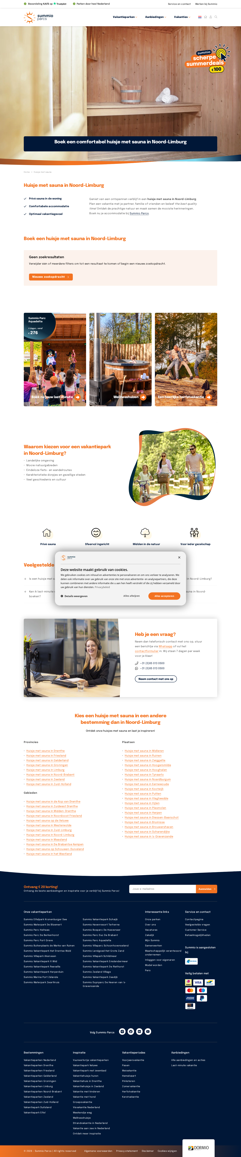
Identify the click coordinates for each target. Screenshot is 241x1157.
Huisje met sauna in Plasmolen (145, 808)
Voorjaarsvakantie (133, 1060)
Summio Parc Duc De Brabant (100, 935)
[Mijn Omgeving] (210, 17)
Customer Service (195, 930)
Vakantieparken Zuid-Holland (41, 1102)
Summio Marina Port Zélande (41, 977)
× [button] (179, 557)
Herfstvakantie (131, 1092)
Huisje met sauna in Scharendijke (147, 831)
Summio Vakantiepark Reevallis (42, 967)
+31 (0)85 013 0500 (152, 663)
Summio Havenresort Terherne (101, 925)
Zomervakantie (131, 1086)
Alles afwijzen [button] (131, 595)
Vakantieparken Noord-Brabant (43, 1092)
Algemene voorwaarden (98, 1151)
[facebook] (131, 1031)
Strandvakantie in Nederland (90, 1123)
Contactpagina (194, 919)
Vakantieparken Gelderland (40, 1076)
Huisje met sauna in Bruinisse (145, 822)
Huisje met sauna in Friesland (46, 755)
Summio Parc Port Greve (38, 940)
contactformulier (147, 651)
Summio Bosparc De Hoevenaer (102, 930)
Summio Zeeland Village (97, 972)
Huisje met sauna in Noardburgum (148, 779)
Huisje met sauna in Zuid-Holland (48, 784)
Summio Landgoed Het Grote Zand (103, 951)
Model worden (153, 965)
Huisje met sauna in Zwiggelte (145, 760)
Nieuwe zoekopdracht (48, 277)
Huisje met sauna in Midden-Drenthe (51, 811)
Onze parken (153, 919)
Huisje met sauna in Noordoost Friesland (54, 816)
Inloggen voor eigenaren (160, 960)
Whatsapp (165, 646)
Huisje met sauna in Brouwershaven (149, 827)
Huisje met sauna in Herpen (143, 812)
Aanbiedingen (154, 17)
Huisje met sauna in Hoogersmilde (148, 765)
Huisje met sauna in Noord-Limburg (50, 835)
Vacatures (151, 930)
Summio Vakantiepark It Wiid (40, 961)
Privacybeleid (102, 587)
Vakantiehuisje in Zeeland (88, 1086)
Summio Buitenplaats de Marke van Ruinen (49, 946)
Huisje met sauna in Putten (143, 793)
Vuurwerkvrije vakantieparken (91, 1060)
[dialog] (120, 579)
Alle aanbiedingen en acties (188, 1060)
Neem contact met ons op (156, 679)
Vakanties (181, 17)
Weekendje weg (82, 1113)
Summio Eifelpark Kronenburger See (45, 919)
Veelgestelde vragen (197, 925)
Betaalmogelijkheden (198, 935)
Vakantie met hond (84, 1097)
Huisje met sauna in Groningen (47, 765)
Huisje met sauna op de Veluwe (47, 820)
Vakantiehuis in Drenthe (87, 1081)
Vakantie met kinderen (86, 1092)
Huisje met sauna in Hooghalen (146, 770)
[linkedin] (139, 1031)
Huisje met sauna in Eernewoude (147, 784)
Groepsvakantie (82, 1102)
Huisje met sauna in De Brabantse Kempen (55, 844)
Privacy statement (127, 1151)
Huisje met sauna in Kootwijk (144, 789)
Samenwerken (153, 946)
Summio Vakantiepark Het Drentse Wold (47, 951)
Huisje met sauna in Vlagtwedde (146, 798)
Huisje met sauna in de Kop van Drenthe (53, 801)
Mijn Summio (152, 940)
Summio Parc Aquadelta (97, 940)
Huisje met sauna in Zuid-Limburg (49, 830)
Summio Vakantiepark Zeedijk (100, 977)
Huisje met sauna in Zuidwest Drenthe (52, 806)
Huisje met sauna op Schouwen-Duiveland (55, 849)
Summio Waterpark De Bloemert (43, 925)
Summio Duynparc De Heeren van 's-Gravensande (104, 984)
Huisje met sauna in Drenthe (45, 751)
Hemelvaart (129, 1076)
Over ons (150, 925)
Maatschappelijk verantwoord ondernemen (163, 953)
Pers (148, 970)
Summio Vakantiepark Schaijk (100, 919)
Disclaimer (148, 1151)
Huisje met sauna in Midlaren (144, 751)
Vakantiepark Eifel (34, 1113)
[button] (74, 596)
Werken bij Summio (206, 4)
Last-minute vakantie (184, 1065)
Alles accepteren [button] (164, 596)
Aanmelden (205, 889)
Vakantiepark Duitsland (37, 1107)
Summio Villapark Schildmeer (100, 956)
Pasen (126, 1065)
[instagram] (122, 1031)
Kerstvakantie (130, 1097)
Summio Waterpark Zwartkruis (42, 982)
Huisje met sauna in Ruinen (143, 755)
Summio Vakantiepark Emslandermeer (105, 961)
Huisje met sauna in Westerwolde (48, 825)
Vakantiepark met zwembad (89, 1071)
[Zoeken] (216, 17)
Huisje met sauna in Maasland (46, 839)
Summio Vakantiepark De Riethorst (103, 967)
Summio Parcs (139, 213)
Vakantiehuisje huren (85, 1076)
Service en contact (179, 4)
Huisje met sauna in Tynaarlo (144, 774)
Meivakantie (129, 1071)
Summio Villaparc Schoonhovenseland (106, 946)
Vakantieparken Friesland (39, 1071)
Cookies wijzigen (167, 1151)
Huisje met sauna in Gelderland (47, 760)
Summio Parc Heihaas (37, 930)
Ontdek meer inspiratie (87, 1134)
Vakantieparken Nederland (40, 1060)
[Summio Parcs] (53, 17)
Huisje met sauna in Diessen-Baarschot (152, 817)
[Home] (205, 17)
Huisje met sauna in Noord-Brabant (50, 774)
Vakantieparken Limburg (38, 1086)
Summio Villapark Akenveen (40, 956)
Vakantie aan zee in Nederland (91, 1128)
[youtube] (148, 1031)
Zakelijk (149, 935)
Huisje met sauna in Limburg (45, 770)
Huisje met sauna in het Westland (49, 854)
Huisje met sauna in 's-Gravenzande (149, 836)
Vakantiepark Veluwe (85, 1065)
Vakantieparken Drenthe (38, 1065)
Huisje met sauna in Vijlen (142, 803)
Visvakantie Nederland (86, 1107)
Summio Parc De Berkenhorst (41, 935)
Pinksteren (128, 1081)
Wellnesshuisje (82, 1118)
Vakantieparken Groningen (40, 1081)
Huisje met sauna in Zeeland (45, 779)
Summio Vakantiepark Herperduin (43, 972)
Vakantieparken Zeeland (38, 1097)
